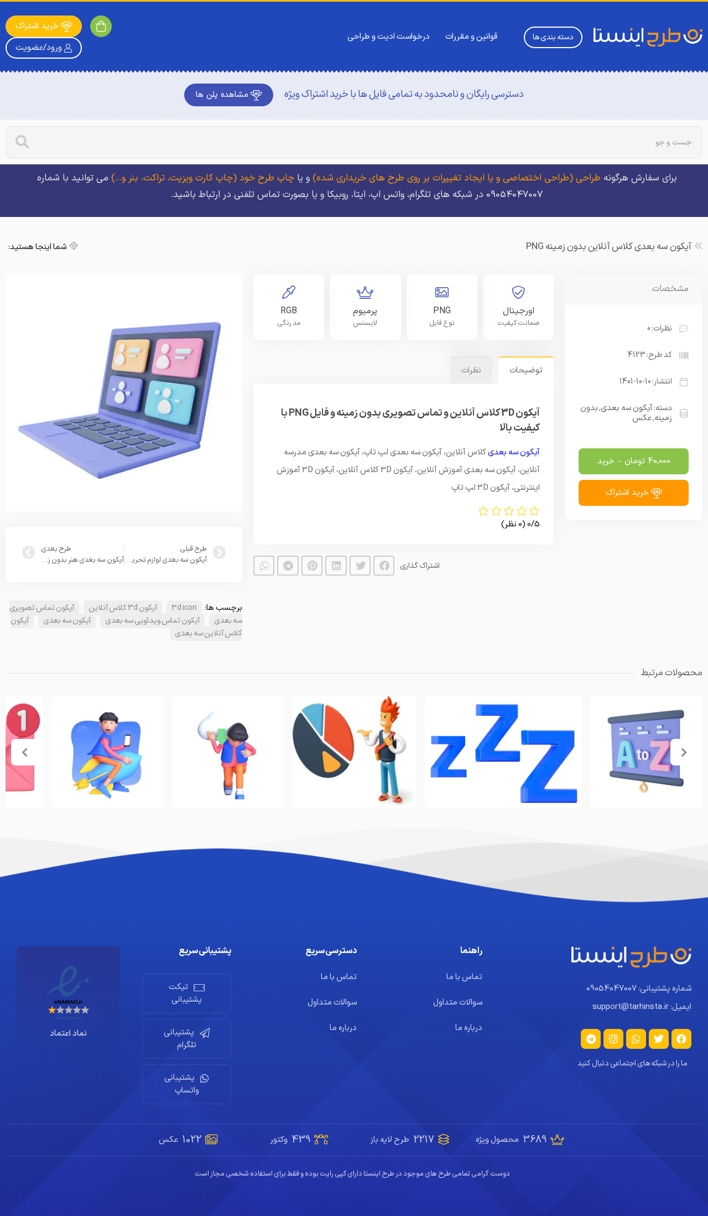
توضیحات (526, 370)
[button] (383, 566)
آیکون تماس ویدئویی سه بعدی (152, 621)
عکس (642, 418)
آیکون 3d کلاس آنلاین (122, 608)
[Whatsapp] (636, 1039)
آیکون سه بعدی (627, 408)
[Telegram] (591, 1039)
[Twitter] (659, 1039)
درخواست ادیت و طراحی (388, 36)
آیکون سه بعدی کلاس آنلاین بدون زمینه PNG (608, 247)
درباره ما (468, 1028)
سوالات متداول (457, 1002)
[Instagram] (613, 1039)
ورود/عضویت (38, 48)
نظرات (471, 370)
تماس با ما (464, 977)
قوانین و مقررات (471, 36)
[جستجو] (22, 142)
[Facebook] (681, 1039)
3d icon (184, 608)
